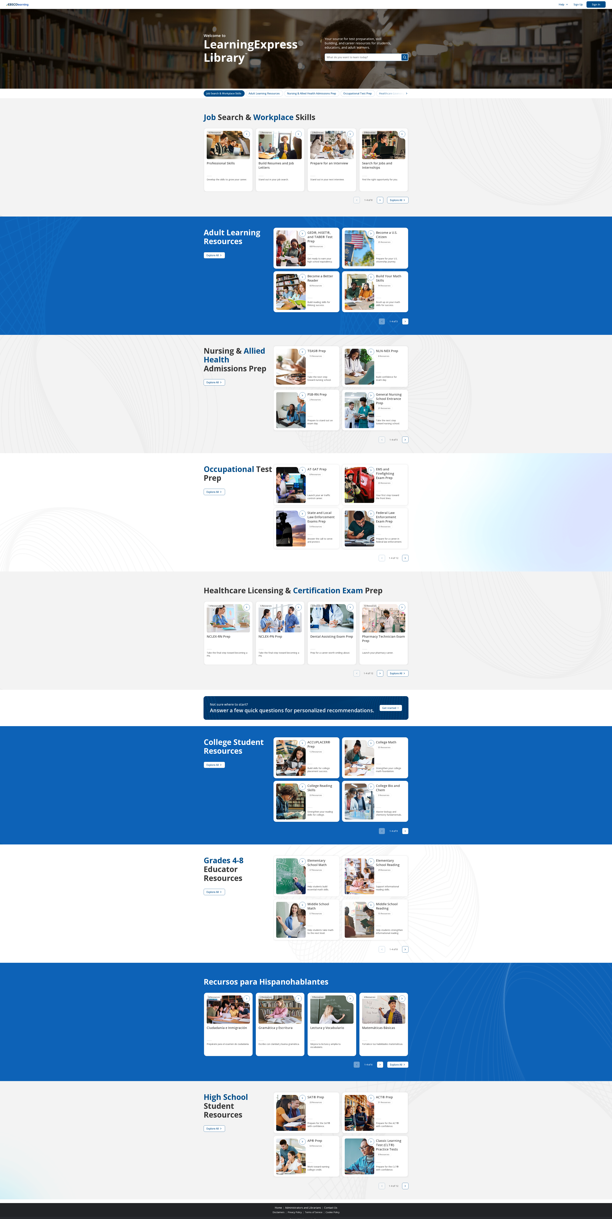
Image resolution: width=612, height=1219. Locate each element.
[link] (224, 93)
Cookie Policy (332, 1212)
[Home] (17, 4)
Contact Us (330, 1207)
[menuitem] (563, 4)
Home (278, 1207)
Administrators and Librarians (303, 1207)
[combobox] (366, 57)
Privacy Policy (295, 1212)
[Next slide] (380, 200)
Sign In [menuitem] (596, 4)
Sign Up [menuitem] (578, 4)
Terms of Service (313, 1212)
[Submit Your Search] (404, 57)
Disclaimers (278, 1212)
